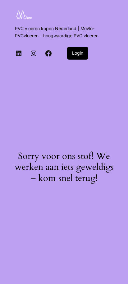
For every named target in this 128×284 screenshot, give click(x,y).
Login (77, 53)
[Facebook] (48, 53)
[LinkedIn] (18, 53)
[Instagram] (33, 53)
